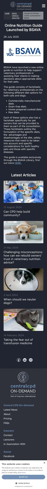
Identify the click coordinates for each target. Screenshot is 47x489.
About (7, 414)
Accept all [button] (23, 477)
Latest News (10, 409)
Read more (22, 473)
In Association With (14, 444)
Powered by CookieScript (24, 486)
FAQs (6, 423)
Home (7, 13)
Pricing (8, 418)
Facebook (9, 456)
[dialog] (23, 474)
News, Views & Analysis (15, 16)
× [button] (44, 463)
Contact (8, 435)
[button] (23, 483)
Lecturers (9, 439)
